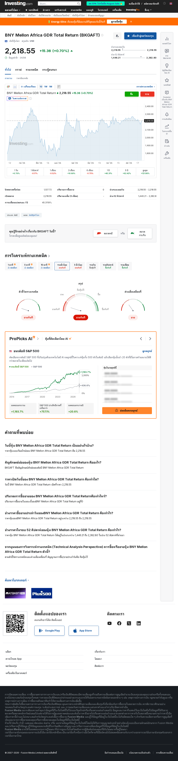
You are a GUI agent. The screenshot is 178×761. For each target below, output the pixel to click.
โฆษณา (98, 658)
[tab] (12, 266)
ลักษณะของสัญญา (96, 15)
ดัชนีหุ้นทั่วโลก (78, 15)
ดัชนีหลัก (21, 15)
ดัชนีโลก (32, 15)
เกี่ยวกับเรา (100, 651)
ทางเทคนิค (32, 69)
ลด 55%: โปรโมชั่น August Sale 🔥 (106, 3)
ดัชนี (9, 15)
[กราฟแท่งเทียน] (8, 87)
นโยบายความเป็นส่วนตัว (139, 752)
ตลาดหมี (108, 233)
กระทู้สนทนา (49, 69)
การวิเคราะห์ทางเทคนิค (26, 255)
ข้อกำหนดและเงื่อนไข (114, 752)
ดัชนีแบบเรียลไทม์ (61, 15)
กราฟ (18, 69)
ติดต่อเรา (99, 665)
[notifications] (165, 3)
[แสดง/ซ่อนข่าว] (59, 87)
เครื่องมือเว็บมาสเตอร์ (16, 673)
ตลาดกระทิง (142, 233)
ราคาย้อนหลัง (22, 78)
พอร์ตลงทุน (11, 665)
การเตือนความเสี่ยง (164, 752)
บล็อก (8, 651)
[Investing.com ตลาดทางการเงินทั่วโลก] (18, 3)
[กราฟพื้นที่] (15, 87)
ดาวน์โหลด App (14, 658)
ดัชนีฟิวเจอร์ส (45, 15)
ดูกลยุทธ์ (147, 351)
